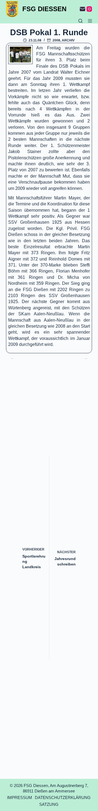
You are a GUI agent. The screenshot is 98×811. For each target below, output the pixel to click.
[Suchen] (80, 21)
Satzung (49, 804)
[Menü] (90, 21)
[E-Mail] (82, 9)
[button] (20, 55)
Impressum (19, 797)
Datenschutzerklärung (63, 797)
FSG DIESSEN (44, 9)
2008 (56, 40)
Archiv (68, 40)
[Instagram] (89, 9)
